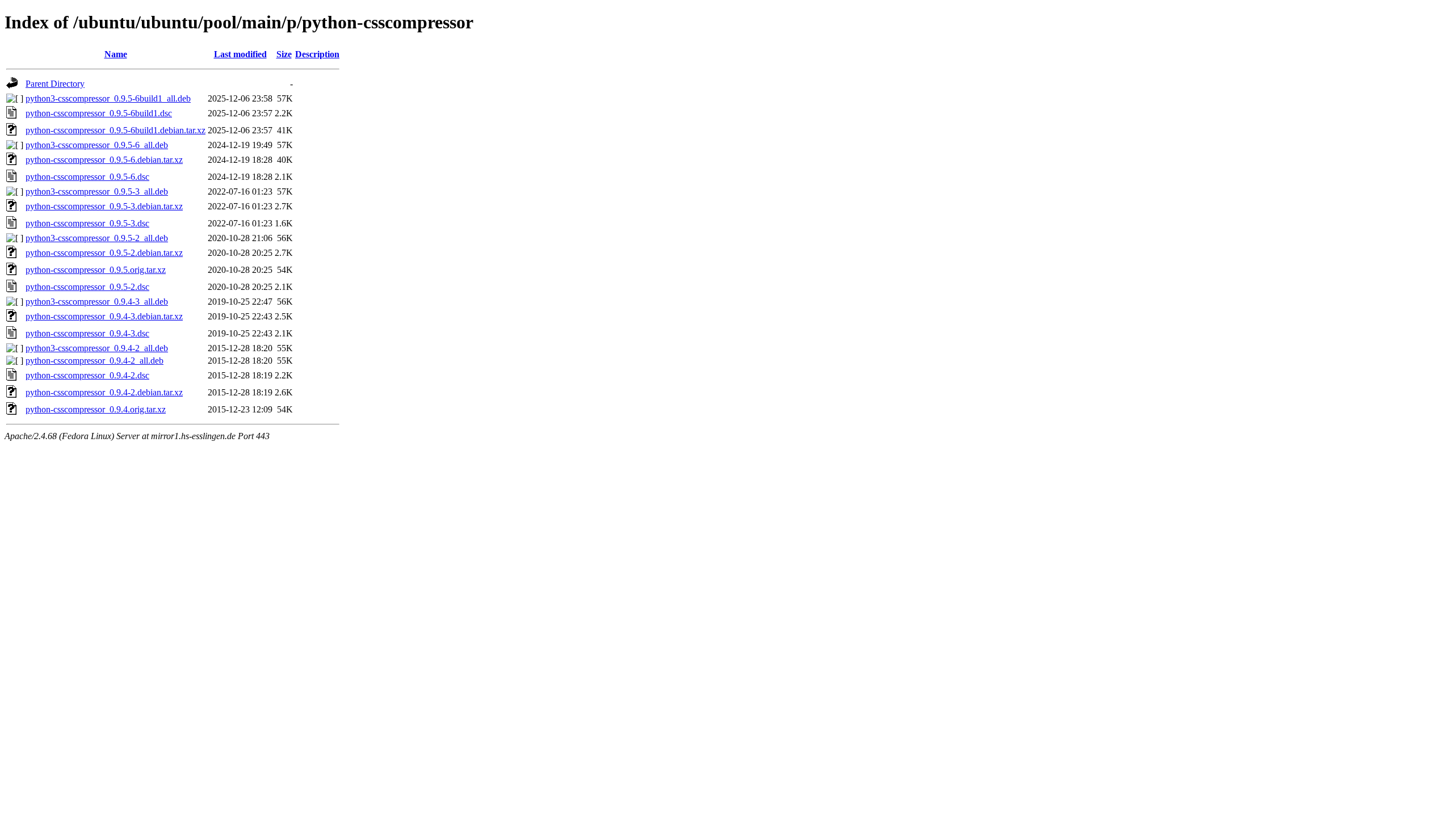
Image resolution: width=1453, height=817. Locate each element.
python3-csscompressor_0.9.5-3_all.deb (97, 191)
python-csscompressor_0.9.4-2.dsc (87, 375)
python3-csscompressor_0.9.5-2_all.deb (97, 238)
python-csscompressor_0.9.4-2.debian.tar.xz (104, 392)
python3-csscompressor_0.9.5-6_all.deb (97, 145)
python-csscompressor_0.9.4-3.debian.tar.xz (104, 316)
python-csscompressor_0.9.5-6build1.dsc (99, 113)
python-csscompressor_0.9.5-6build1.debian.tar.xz (115, 130)
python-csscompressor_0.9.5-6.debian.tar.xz (104, 160)
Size (284, 54)
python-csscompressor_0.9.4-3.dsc (87, 333)
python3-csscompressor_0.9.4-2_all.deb (97, 348)
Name (115, 54)
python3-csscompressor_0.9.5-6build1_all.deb (108, 98)
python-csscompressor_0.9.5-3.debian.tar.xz (104, 206)
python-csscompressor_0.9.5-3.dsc (87, 223)
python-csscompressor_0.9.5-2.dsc (87, 287)
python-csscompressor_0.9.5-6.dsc (87, 177)
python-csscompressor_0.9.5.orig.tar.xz (96, 270)
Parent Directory (55, 84)
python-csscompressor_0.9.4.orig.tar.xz (96, 409)
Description (317, 54)
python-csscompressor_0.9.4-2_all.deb (94, 360)
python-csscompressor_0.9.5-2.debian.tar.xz (104, 253)
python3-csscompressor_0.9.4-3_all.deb (97, 301)
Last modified (240, 54)
